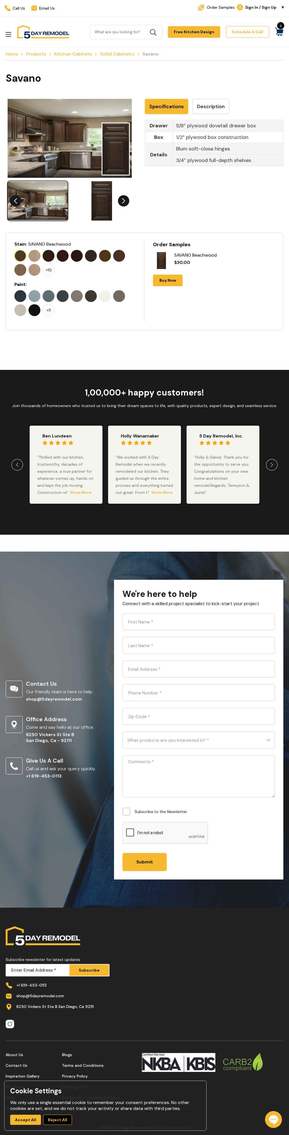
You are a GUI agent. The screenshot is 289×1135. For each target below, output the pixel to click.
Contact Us (16, 1065)
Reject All (57, 1119)
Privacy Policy (75, 1076)
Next (123, 200)
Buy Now (167, 280)
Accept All (25, 1119)
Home (12, 54)
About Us (14, 1054)
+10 (49, 270)
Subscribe (89, 970)
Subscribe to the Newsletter (161, 811)
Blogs (67, 1054)
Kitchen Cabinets (73, 54)
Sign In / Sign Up (265, 7)
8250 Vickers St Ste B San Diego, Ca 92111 (55, 1006)
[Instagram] (10, 1024)
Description (211, 106)
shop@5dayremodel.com (54, 699)
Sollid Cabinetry (117, 54)
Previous (15, 200)
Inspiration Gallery (23, 1076)
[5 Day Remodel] (43, 32)
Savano (151, 54)
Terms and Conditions (83, 1065)
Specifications (166, 106)
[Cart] (279, 32)
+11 (49, 310)
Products (36, 54)
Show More (80, 492)
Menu (8, 34)
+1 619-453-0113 (44, 776)
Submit (144, 862)
